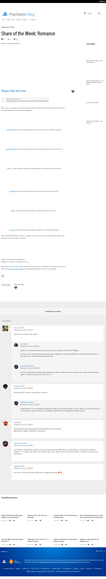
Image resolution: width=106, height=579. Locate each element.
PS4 (13, 19)
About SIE (26, 568)
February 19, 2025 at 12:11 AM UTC (23, 445)
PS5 (3, 19)
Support (18, 568)
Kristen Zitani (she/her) (13, 99)
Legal (81, 568)
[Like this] (14, 520)
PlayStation (22, 14)
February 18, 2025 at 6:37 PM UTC (30, 404)
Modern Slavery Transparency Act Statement (40, 571)
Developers (97, 568)
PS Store (18, 19)
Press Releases (66, 568)
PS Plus (24, 19)
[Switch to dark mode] (85, 13)
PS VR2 (8, 19)
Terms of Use (35, 568)
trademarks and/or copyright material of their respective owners (58, 562)
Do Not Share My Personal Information (68, 571)
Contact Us (89, 568)
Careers (75, 568)
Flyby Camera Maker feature (15, 269)
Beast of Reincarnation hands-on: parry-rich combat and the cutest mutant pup (91, 516)
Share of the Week (6, 285)
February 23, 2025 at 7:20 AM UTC (23, 468)
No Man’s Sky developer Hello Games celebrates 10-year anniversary (11, 516)
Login (90, 13)
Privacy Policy (45, 568)
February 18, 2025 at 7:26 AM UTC (30, 346)
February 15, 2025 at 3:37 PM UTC (23, 388)
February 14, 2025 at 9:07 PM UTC (23, 330)
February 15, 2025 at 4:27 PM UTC (23, 424)
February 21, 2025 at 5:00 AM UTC (30, 368)
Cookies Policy (56, 568)
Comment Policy (8, 568)
